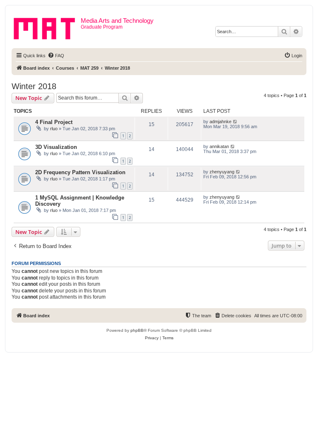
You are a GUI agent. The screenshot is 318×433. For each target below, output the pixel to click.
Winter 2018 (34, 86)
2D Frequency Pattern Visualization (80, 172)
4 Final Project (53, 122)
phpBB (137, 330)
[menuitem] (56, 56)
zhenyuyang (222, 171)
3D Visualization (56, 147)
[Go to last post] (235, 121)
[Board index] (47, 27)
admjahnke (220, 121)
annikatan (219, 146)
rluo (54, 128)
